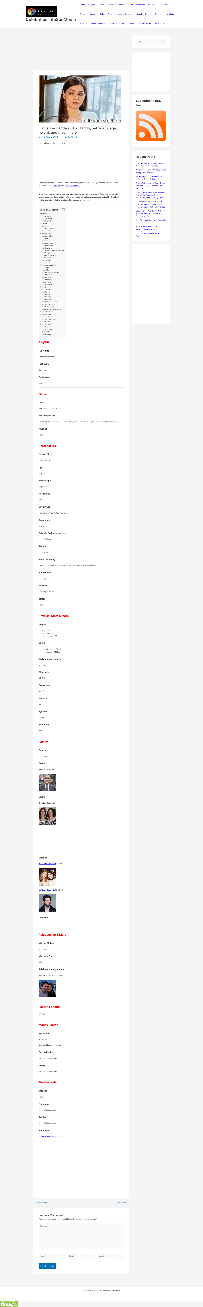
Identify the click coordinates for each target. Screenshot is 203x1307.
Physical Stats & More (50, 265)
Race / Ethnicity (50, 255)
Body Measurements (52, 272)
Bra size (48, 280)
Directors (129, 14)
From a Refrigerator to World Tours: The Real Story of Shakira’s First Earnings (150, 186)
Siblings (48, 297)
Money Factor (47, 314)
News (131, 23)
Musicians (123, 5)
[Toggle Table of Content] (62, 210)
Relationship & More (49, 302)
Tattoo (48, 262)
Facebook (48, 329)
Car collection (50, 319)
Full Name (48, 216)
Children (48, 299)
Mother (47, 294)
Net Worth (48, 317)
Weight (47, 270)
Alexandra (57, 185)
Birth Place (49, 246)
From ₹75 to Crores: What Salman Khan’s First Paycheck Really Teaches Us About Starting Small (150, 195)
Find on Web (46, 324)
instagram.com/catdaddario (50, 1136)
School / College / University (54, 250)
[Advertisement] (81, 52)
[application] (155, 4)
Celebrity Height (144, 23)
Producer (84, 23)
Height (47, 268)
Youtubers (114, 23)
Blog (124, 23)
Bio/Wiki (44, 214)
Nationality (49, 243)
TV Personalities (138, 5)
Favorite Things (47, 312)
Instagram (48, 334)
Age (46, 238)
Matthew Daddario (72, 185)
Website (47, 327)
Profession (48, 221)
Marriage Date (50, 307)
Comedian (164, 5)
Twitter (47, 332)
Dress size (49, 277)
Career (44, 224)
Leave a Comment (46, 137)
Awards (47, 231)
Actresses (111, 5)
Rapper (148, 14)
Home (82, 5)
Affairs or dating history (53, 309)
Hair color (48, 284)
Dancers (93, 14)
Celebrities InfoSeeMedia (51, 19)
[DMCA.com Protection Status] (9, 1304)
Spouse (47, 290)
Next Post (123, 1203)
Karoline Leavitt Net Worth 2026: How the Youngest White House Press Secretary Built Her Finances (150, 204)
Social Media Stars (99, 23)
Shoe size (48, 275)
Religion (48, 253)
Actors (101, 5)
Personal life (46, 233)
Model (139, 14)
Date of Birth (49, 236)
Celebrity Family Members (111, 14)
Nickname (48, 218)
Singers (91, 5)
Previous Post (40, 1203)
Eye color (48, 282)
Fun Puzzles (160, 23)
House (47, 322)
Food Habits (50, 258)
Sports (151, 5)
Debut (47, 226)
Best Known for (50, 228)
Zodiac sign (49, 241)
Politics (83, 14)
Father (47, 292)
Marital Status (50, 304)
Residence (48, 248)
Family (44, 287)
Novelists (170, 14)
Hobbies (48, 260)
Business (158, 14)
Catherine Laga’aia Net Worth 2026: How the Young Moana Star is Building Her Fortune (150, 213)
